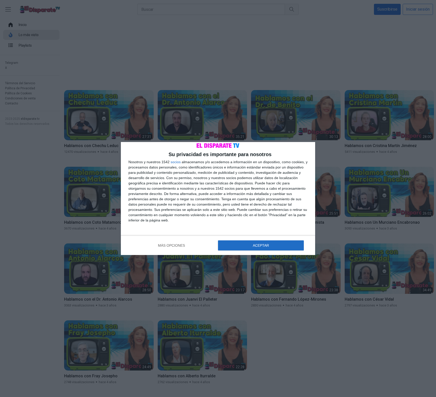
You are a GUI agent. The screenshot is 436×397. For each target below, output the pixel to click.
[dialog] (218, 198)
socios (176, 162)
